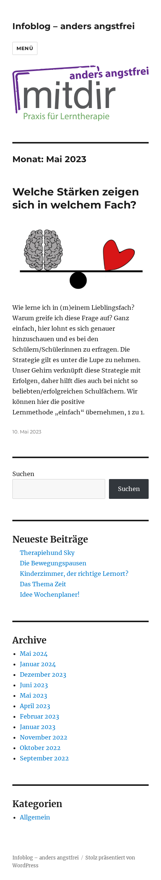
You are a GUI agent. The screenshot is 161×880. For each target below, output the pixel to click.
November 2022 (43, 737)
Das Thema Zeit (43, 584)
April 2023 (35, 706)
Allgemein (35, 817)
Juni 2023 (34, 685)
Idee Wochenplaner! (50, 594)
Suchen (23, 474)
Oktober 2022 (40, 747)
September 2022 (44, 758)
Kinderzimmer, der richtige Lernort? (74, 573)
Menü (24, 48)
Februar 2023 (39, 716)
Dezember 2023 (43, 674)
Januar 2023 (37, 727)
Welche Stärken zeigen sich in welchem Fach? (75, 198)
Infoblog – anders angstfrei (73, 26)
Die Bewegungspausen (53, 563)
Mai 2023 (33, 695)
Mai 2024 (34, 653)
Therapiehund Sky (47, 552)
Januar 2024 (38, 664)
